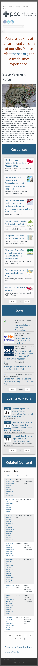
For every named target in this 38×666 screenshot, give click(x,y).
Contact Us (25, 7)
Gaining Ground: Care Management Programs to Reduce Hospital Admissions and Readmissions (10, 488)
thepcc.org (19, 53)
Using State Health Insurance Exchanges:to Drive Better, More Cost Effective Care (10, 550)
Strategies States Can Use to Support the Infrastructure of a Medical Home (10, 623)
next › (27, 301)
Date (17, 476)
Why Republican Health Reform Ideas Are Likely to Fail (17, 367)
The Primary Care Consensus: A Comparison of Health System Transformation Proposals (15, 183)
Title (7, 476)
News (15, 471)
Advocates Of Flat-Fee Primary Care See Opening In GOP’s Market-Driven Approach (18, 355)
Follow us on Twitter (8, 22)
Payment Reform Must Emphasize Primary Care (22, 327)
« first (9, 635)
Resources (7, 471)
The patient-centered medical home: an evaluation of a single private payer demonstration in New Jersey (19, 206)
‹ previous (13, 301)
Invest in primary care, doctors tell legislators (22, 340)
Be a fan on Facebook (5, 22)
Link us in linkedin (12, 22)
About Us (11, 7)
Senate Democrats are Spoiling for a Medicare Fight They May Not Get (19, 381)
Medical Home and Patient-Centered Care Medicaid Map (15, 163)
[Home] (19, 14)
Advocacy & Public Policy (12, 652)
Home (4, 7)
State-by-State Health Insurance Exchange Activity (15, 273)
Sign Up (18, 7)
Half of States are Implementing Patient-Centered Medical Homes (10, 506)
